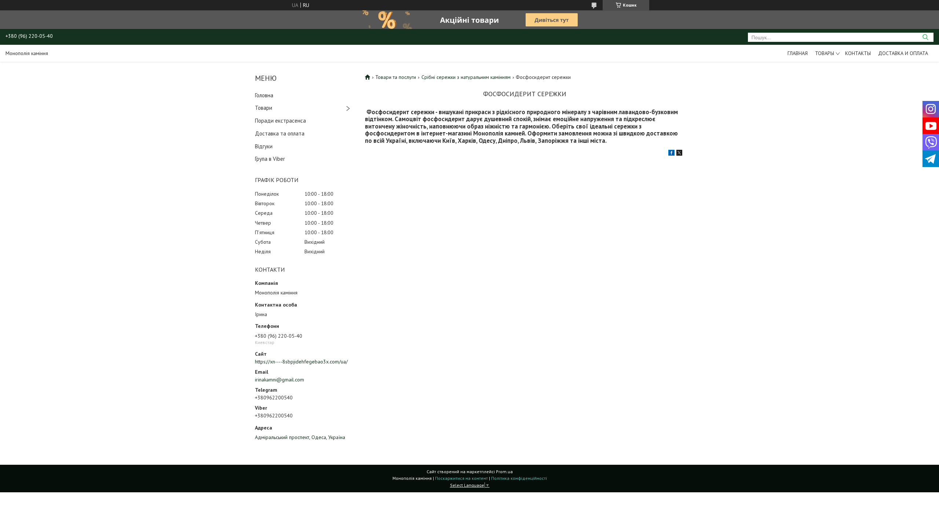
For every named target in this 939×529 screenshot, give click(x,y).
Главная (798, 53)
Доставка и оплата (903, 53)
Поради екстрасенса (280, 120)
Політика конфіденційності (519, 478)
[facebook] (671, 154)
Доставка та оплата (279, 133)
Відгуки (264, 146)
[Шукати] (925, 37)
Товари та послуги (395, 77)
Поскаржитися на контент (461, 478)
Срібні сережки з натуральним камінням (466, 77)
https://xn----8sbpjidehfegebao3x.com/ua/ (301, 361)
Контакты (858, 53)
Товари (263, 107)
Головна (264, 95)
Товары (824, 53)
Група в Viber (270, 158)
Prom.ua (504, 471)
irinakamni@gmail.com (279, 379)
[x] (679, 154)
